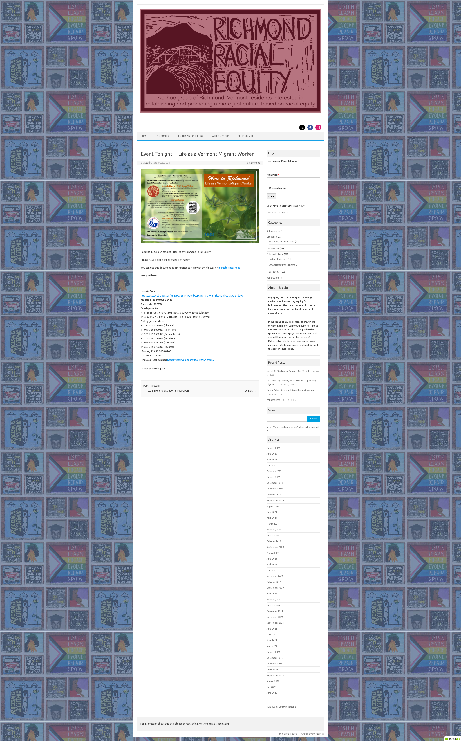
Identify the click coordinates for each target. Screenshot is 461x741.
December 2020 (275, 658)
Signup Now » (298, 206)
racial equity (158, 368)
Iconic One (284, 733)
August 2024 (273, 506)
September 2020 (275, 675)
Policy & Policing (275, 254)
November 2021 (275, 617)
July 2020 (271, 687)
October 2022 (274, 582)
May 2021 (271, 634)
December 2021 (275, 611)
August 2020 (273, 681)
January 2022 (273, 605)
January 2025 (273, 477)
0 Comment (253, 162)
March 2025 (273, 465)
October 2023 (274, 541)
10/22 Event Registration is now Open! (166, 390)
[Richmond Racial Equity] (230, 111)
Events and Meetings (190, 136)
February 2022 (274, 599)
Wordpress (318, 733)
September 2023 (275, 547)
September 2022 (275, 588)
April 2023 (272, 564)
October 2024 (274, 494)
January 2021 (273, 652)
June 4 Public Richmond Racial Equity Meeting (290, 390)
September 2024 (275, 500)
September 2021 (275, 622)
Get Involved (245, 136)
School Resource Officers (282, 265)
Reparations (273, 277)
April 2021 (272, 640)
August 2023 (273, 553)
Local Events (273, 248)
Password (273, 174)
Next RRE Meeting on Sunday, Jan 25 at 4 (288, 371)
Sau (146, 162)
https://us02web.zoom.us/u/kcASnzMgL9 (190, 359)
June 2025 (272, 453)
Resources (163, 136)
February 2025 (274, 471)
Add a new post (221, 136)
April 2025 (272, 459)
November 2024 (275, 488)
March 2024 (273, 523)
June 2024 (272, 512)
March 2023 (273, 570)
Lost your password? (277, 212)
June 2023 (272, 558)
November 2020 (275, 663)
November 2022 (275, 576)
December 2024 (275, 483)
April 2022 (272, 593)
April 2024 (272, 518)
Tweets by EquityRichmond (281, 706)
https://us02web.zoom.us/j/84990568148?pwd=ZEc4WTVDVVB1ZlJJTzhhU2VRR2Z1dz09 (192, 295)
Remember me (278, 188)
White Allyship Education (281, 241)
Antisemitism (273, 231)
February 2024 (274, 529)
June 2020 (272, 692)
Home (144, 136)
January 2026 (273, 448)
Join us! (250, 390)
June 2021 (272, 628)
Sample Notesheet (229, 267)
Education (272, 236)
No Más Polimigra (278, 259)
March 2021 (273, 646)
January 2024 (273, 535)
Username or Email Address (283, 161)
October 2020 (274, 669)
